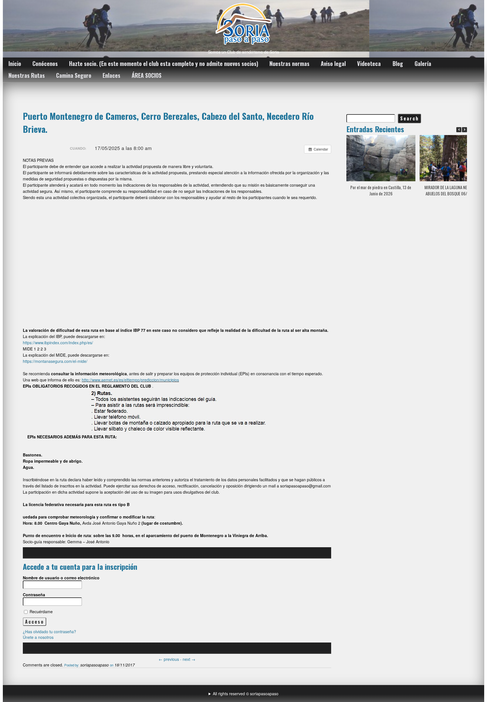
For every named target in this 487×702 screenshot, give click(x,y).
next (189, 659)
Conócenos (45, 63)
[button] (464, 129)
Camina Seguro (73, 75)
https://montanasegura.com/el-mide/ (55, 361)
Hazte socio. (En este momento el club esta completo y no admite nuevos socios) (163, 63)
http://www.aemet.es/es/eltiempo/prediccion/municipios (130, 380)
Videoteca (369, 63)
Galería (423, 63)
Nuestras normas (289, 63)
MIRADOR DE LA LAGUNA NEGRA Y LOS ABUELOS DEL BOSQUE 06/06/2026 (454, 190)
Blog (398, 63)
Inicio (14, 63)
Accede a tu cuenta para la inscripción (80, 566)
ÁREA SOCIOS (146, 75)
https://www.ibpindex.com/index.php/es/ (58, 342)
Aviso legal (333, 63)
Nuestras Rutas (26, 75)
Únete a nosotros (38, 637)
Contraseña (34, 594)
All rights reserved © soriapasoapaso (245, 693)
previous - (171, 659)
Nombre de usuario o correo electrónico (61, 577)
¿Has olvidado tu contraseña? (49, 631)
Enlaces (111, 75)
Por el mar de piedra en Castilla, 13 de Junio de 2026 (380, 190)
